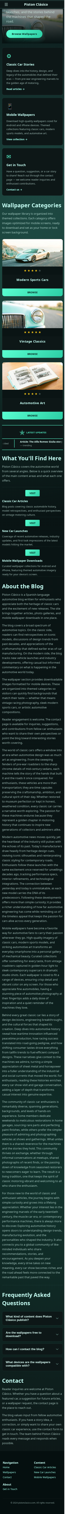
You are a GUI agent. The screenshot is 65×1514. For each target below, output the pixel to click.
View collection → (16, 139)
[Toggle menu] (6, 4)
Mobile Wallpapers (45, 1477)
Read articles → (15, 89)
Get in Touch (10, 1489)
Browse (32, 292)
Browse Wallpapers (24, 34)
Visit (32, 493)
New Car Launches (45, 1472)
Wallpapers (9, 1472)
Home (6, 1467)
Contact (7, 1477)
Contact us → (14, 189)
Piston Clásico (36, 4)
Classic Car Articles (45, 1467)
